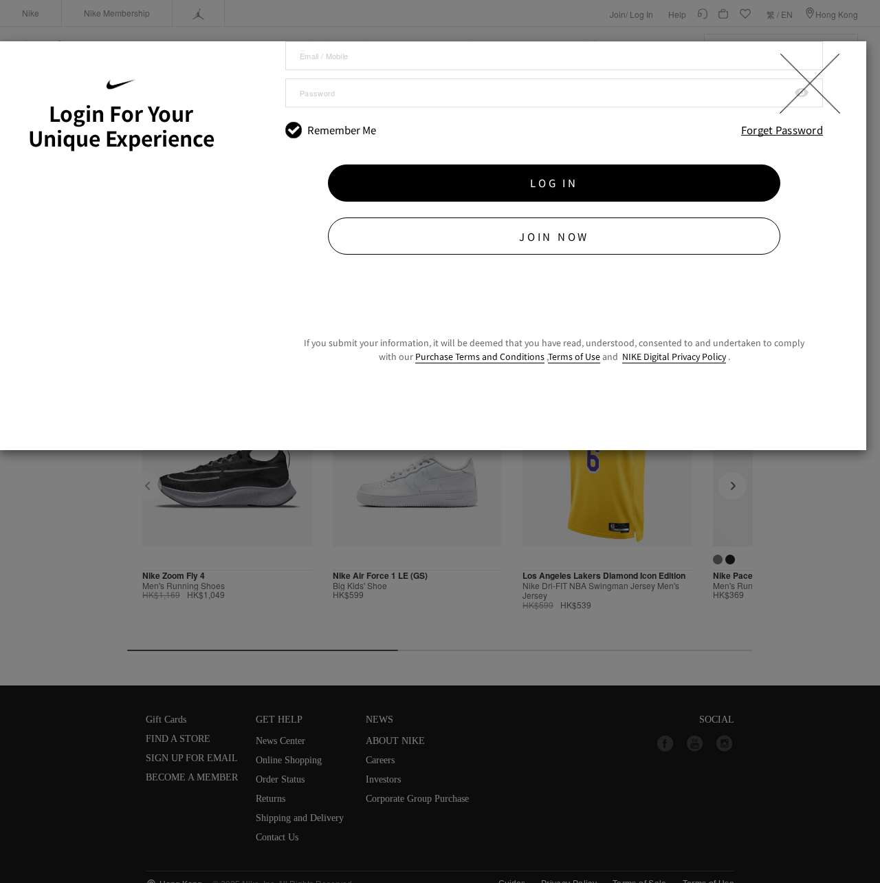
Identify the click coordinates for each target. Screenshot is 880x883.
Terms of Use (574, 356)
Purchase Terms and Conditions (479, 356)
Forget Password (782, 130)
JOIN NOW (554, 236)
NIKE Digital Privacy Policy (674, 356)
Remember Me (341, 130)
